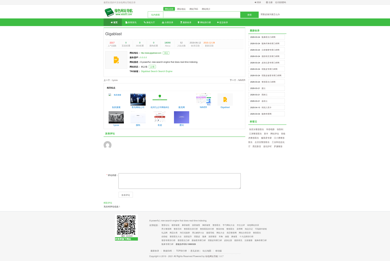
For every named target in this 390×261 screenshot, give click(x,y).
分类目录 (168, 22)
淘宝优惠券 (185, 232)
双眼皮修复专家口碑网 (271, 75)
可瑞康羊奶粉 (261, 228)
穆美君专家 (266, 137)
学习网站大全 (229, 225)
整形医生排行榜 (191, 228)
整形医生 (216, 225)
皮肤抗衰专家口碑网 (270, 62)
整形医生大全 (176, 236)
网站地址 (181, 8)
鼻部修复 (186, 225)
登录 (258, 2)
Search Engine (165, 71)
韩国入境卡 (266, 107)
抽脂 (227, 236)
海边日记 (249, 228)
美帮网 (240, 228)
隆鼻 (204, 236)
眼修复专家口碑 (199, 240)
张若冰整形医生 (256, 129)
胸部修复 (206, 225)
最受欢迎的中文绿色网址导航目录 (120, 2)
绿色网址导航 (211, 256)
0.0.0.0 (143, 57)
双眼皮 (197, 236)
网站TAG (194, 8)
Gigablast (113, 33)
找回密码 (281, 2)
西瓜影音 (257, 146)
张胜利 (280, 129)
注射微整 (248, 240)
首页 (115, 22)
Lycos (115, 80)
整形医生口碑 (184, 240)
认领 (152, 66)
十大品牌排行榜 (246, 236)
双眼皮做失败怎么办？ (271, 14)
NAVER (241, 80)
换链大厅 (150, 22)
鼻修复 (234, 236)
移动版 (218, 250)
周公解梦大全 (198, 232)
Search (154, 71)
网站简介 (206, 8)
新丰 (266, 133)
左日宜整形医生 (262, 142)
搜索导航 (210, 232)
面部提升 (188, 236)
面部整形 (212, 236)
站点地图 (207, 250)
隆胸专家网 (266, 113)
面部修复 (196, 225)
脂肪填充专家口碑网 (270, 56)
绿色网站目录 (253, 225)
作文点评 (241, 225)
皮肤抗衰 (228, 240)
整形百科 (178, 228)
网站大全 (220, 232)
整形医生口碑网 (268, 81)
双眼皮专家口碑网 (269, 68)
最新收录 (186, 22)
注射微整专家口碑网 (270, 49)
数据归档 (167, 250)
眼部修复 (176, 225)
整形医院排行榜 (207, 228)
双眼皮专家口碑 (215, 240)
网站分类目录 (245, 232)
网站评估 (274, 133)
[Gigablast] (118, 11)
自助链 (164, 236)
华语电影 (270, 129)
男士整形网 (166, 228)
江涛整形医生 (255, 133)
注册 (270, 2)
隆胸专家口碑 (261, 240)
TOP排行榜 (181, 250)
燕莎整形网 (232, 232)
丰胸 (221, 236)
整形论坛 (165, 225)
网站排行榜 (205, 22)
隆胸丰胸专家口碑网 (270, 43)
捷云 (264, 88)
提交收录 (223, 22)
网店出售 (174, 232)
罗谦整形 (278, 146)
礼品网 (164, 232)
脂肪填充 (238, 240)
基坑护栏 (267, 146)
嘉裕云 (265, 100)
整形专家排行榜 (168, 240)
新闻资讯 (131, 22)
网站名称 (169, 8)
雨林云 (265, 94)
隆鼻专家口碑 (167, 244)
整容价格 (220, 228)
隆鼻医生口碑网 (268, 37)
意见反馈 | (195, 250)
